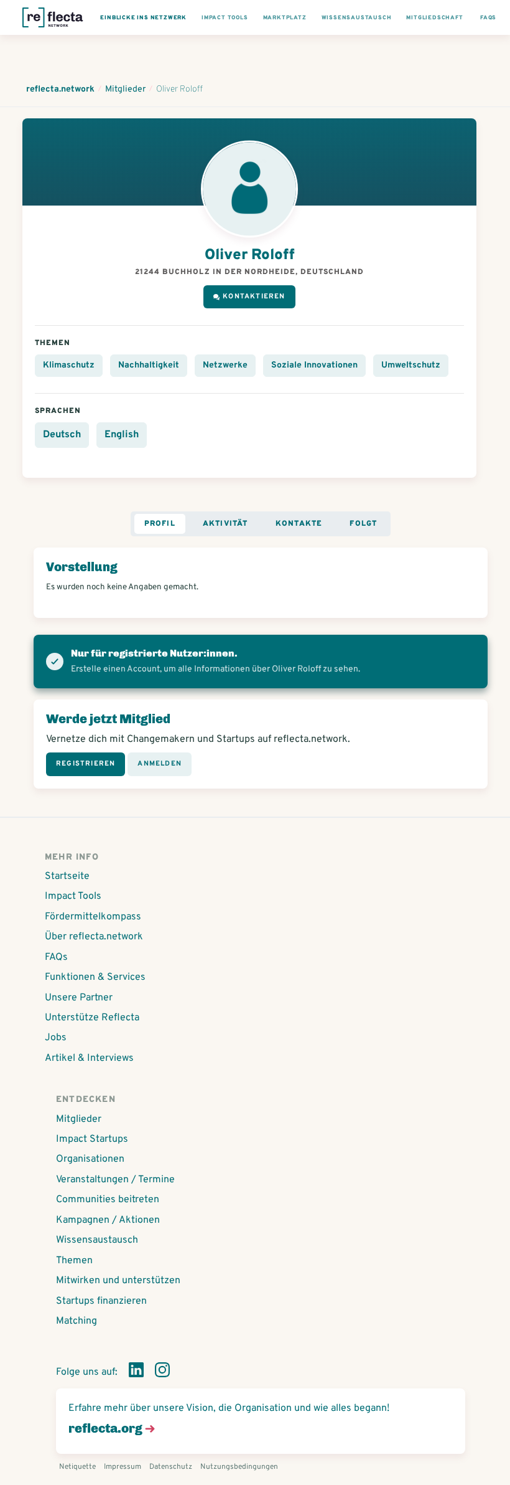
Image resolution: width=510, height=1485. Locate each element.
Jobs (56, 1038)
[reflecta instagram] (162, 1372)
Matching (76, 1321)
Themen (74, 1261)
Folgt (363, 524)
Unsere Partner (79, 998)
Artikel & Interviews (89, 1058)
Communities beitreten (107, 1199)
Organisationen (90, 1159)
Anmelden (159, 763)
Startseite (67, 876)
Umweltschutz (410, 365)
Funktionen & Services (95, 977)
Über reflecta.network (94, 937)
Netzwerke (225, 365)
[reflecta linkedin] (136, 1372)
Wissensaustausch (97, 1240)
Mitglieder (78, 1119)
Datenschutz (170, 1467)
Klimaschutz (69, 365)
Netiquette (77, 1467)
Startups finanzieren (101, 1301)
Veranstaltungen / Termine (115, 1180)
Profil (159, 524)
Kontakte (299, 524)
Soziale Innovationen (314, 365)
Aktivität (225, 524)
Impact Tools (73, 896)
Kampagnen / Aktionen (108, 1220)
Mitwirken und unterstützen (118, 1280)
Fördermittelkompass (93, 917)
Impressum (122, 1467)
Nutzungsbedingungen (239, 1467)
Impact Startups (92, 1139)
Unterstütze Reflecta (92, 1018)
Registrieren (85, 763)
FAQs (56, 957)
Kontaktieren (254, 296)
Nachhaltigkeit (148, 365)
